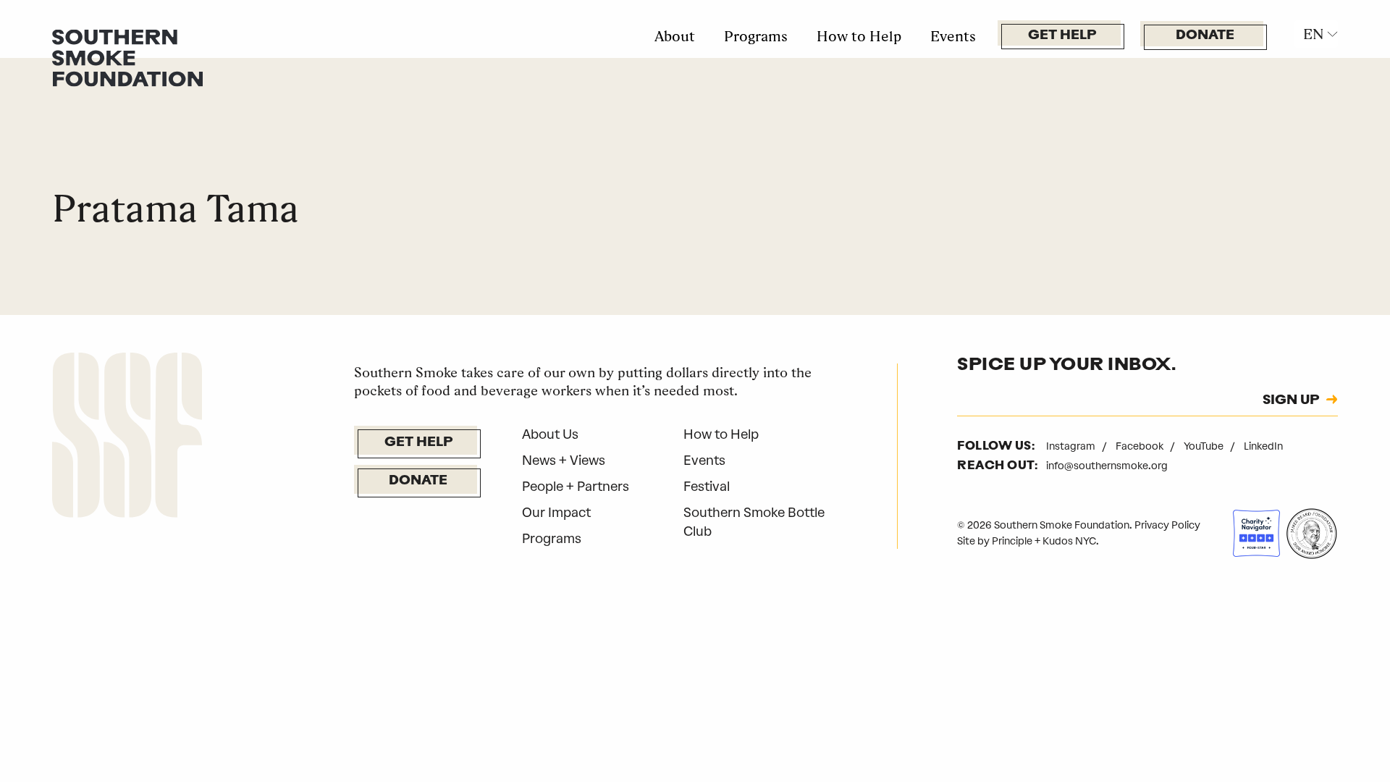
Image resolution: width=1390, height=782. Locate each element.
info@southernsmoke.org (1107, 466)
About (674, 36)
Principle (1012, 541)
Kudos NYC (1069, 541)
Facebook (1141, 446)
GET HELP (1062, 36)
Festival (706, 487)
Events (953, 36)
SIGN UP (1291, 401)
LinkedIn (1263, 446)
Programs (756, 36)
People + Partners (575, 487)
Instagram (1072, 446)
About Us (550, 434)
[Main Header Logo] (127, 57)
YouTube (1205, 446)
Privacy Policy (1167, 525)
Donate (1205, 36)
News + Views (563, 460)
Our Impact (556, 513)
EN (1313, 34)
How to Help (859, 36)
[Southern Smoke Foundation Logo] (127, 438)
